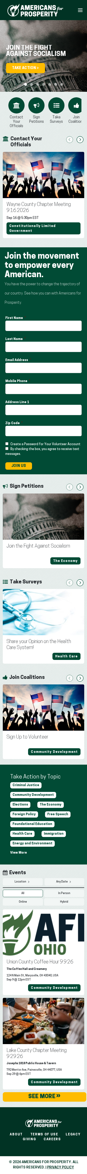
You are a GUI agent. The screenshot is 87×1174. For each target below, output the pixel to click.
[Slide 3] (43, 84)
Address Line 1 (17, 402)
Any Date (62, 881)
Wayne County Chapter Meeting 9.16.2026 (38, 207)
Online (23, 902)
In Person (64, 893)
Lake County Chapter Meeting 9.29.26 (36, 1053)
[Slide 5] (55, 84)
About (16, 1134)
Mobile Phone (16, 381)
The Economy (50, 804)
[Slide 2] (37, 84)
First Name (14, 318)
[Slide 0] (25, 84)
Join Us (18, 466)
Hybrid (64, 902)
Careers (52, 1139)
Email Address (17, 360)
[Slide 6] (61, 84)
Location (21, 881)
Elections (20, 804)
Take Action (24, 68)
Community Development (33, 795)
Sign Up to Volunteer (27, 737)
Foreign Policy (24, 814)
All (22, 893)
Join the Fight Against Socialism (38, 546)
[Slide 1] (31, 84)
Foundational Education (32, 824)
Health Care (22, 834)
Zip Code (12, 423)
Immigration (54, 834)
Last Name (14, 339)
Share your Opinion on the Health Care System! (38, 644)
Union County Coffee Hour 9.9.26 (39, 962)
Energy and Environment (32, 843)
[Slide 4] (49, 84)
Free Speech (57, 814)
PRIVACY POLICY (60, 1167)
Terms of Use (44, 1134)
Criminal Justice (26, 785)
